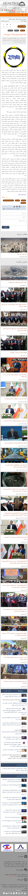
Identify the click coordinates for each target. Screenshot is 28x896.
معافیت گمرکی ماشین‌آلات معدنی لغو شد (17, 282)
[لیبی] (6, 10)
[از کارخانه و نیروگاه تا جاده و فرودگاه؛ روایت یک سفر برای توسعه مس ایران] (14, 295)
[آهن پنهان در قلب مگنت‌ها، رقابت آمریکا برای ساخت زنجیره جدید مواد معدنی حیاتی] (14, 479)
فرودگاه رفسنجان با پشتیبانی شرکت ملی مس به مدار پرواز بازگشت (15, 376)
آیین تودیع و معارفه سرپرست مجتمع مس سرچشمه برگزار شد (15, 682)
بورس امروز (21, 195)
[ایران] (16, 10)
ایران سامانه (18, 890)
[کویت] (10, 10)
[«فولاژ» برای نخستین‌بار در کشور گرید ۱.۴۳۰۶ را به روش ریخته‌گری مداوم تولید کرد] (14, 623)
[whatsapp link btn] (16, 893)
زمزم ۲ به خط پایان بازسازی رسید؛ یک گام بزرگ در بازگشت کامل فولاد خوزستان (11, 695)
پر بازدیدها (20, 691)
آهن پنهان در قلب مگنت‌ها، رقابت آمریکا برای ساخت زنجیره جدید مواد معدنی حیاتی (15, 490)
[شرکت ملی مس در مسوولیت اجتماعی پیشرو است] (14, 389)
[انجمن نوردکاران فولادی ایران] (21, 847)
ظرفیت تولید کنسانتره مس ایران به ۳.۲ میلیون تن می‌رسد (15, 538)
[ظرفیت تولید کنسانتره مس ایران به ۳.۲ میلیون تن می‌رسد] (14, 527)
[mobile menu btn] (26, 15)
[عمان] (25, 12)
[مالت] (4, 10)
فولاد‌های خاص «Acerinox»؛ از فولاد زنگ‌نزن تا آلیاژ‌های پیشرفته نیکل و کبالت (16, 466)
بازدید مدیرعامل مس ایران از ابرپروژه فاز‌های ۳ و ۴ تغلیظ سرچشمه (15, 658)
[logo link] (14, 5)
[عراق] (8, 10)
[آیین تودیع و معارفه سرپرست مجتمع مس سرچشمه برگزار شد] (14, 671)
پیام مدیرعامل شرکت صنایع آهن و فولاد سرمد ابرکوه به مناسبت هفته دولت (12, 738)
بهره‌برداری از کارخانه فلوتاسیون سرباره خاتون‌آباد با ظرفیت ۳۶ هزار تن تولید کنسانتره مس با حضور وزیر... (15, 514)
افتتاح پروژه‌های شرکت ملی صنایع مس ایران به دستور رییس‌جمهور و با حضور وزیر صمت (14, 586)
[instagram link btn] (14, 893)
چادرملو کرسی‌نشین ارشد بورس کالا (13, 817)
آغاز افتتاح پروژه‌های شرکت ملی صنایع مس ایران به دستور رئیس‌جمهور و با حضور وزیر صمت (14, 805)
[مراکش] (12, 10)
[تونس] (19, 12)
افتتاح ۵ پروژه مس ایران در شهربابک (18, 353)
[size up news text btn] (10, 24)
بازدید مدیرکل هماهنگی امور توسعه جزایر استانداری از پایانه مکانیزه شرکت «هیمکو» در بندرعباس (14, 725)
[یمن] (12, 12)
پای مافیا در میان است (22, 254)
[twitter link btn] (11, 893)
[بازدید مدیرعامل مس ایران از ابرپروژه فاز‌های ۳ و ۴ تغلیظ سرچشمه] (14, 647)
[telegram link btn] (25, 893)
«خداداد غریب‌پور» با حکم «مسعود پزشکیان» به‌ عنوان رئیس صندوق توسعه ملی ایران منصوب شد (15, 812)
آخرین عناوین (7, 691)
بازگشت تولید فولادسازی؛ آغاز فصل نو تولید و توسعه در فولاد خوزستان (14, 733)
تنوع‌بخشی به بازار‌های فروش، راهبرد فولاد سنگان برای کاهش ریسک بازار (11, 780)
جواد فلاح (23, 200)
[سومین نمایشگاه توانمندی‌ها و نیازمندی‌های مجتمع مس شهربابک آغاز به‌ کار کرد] (14, 599)
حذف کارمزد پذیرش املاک (8, 200)
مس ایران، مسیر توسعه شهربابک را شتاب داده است (15, 421)
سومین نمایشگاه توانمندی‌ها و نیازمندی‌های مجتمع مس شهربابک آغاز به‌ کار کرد (15, 610)
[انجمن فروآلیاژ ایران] (7, 847)
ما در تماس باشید (13, 876)
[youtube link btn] (6, 894)
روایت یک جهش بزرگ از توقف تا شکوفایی (17, 758)
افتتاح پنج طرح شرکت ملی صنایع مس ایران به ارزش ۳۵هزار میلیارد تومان (15, 329)
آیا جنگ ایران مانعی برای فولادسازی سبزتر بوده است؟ (11, 718)
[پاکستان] (18, 10)
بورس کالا (22, 30)
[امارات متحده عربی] (10, 12)
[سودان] (2, 10)
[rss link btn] (19, 893)
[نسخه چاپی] (3, 27)
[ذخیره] (10, 27)
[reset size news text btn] (7, 24)
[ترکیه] (14, 12)
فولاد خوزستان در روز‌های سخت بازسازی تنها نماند (12, 751)
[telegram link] (19, 207)
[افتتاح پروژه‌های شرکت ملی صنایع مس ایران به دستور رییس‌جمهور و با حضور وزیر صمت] (14, 575)
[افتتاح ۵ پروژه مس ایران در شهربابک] (14, 343)
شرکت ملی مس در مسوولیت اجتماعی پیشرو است (15, 399)
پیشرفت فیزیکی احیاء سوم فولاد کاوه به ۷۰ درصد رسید (11, 822)
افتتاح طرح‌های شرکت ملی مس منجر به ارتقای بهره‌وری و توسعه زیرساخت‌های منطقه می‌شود (14, 562)
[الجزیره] (21, 10)
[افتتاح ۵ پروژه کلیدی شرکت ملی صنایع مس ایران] (14, 433)
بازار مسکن (10, 30)
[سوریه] (16, 12)
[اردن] (23, 12)
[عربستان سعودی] (18, 12)
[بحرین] (25, 10)
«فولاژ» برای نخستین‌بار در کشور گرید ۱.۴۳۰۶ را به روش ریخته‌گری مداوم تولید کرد (14, 634)
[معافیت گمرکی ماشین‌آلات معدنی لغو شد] (14, 272)
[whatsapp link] (17, 207)
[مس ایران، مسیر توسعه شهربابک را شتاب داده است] (14, 411)
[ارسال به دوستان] (6, 27)
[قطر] (21, 12)
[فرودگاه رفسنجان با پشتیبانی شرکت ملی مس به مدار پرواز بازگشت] (14, 365)
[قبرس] (23, 10)
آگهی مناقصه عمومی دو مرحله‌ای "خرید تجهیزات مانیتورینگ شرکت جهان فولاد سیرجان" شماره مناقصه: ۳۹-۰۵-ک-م (15, 744)
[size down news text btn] (3, 24)
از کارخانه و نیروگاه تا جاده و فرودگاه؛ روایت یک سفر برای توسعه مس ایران (14, 305)
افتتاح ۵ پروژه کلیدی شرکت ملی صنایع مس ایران (16, 443)
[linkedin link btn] (4, 893)
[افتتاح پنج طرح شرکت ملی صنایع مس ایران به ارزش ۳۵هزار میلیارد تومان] (14, 319)
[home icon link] (22, 15)
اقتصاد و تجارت (21, 26)
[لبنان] (14, 10)
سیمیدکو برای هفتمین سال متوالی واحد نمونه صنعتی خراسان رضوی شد (12, 798)
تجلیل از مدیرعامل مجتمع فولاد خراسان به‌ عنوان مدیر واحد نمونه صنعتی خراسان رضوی (15, 704)
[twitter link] (14, 207)
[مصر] (19, 10)
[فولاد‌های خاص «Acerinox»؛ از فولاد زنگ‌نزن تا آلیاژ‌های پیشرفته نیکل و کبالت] (14, 455)
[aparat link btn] (22, 893)
